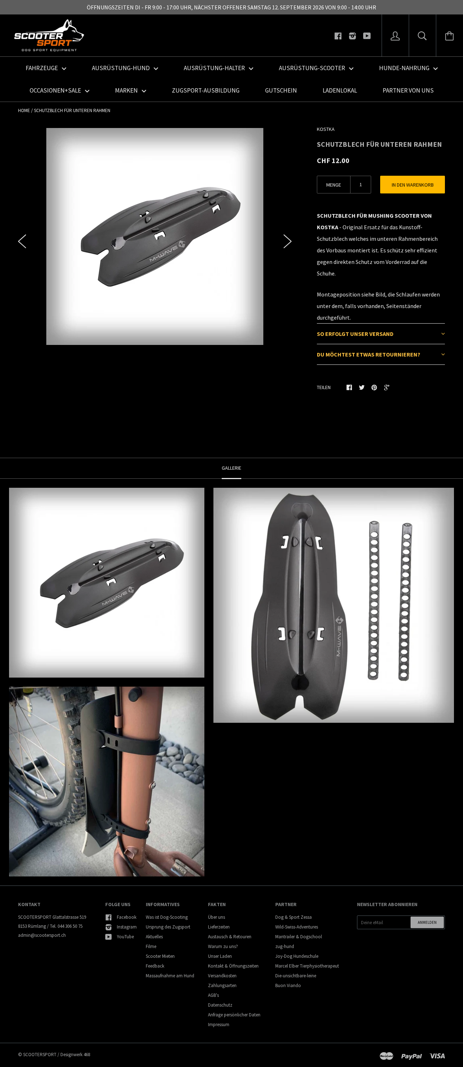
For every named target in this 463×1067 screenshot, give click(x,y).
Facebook (126, 917)
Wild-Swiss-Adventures (296, 927)
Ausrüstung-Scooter (312, 68)
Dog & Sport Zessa (293, 917)
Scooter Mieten (160, 956)
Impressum (218, 1024)
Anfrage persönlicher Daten (234, 1015)
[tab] (381, 333)
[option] (155, 236)
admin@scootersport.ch (42, 935)
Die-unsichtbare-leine (295, 976)
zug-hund (284, 946)
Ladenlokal (340, 90)
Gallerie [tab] (231, 468)
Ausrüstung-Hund (121, 68)
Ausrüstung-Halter (215, 68)
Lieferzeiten (219, 927)
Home (24, 110)
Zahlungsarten (222, 985)
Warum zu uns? (223, 946)
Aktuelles (154, 937)
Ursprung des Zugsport (168, 927)
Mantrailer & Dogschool (298, 937)
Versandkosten (222, 976)
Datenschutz (220, 1005)
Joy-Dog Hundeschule (296, 956)
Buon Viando (288, 985)
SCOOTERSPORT (39, 1054)
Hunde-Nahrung (404, 68)
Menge (333, 185)
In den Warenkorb (413, 185)
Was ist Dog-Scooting (167, 917)
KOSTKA (326, 129)
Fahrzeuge (42, 68)
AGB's (213, 995)
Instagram (127, 927)
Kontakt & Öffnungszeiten (233, 966)
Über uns (216, 917)
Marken (127, 90)
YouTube (125, 937)
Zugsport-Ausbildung (205, 90)
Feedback (155, 966)
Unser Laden (220, 956)
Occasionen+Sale (56, 90)
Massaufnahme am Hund (170, 976)
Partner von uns (408, 90)
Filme (151, 946)
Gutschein (281, 90)
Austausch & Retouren (229, 937)
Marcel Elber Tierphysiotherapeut (307, 966)
